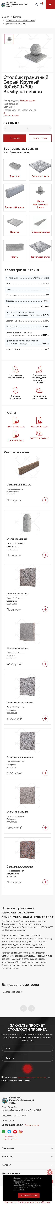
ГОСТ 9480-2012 (10, 1136)
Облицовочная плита (17, 594)
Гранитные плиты (40, 176)
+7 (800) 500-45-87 (12, 1125)
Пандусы (14, 232)
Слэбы (14, 257)
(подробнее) (18, 1182)
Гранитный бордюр (14, 207)
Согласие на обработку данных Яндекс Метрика (27, 1202)
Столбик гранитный (17, 539)
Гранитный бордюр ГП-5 (19, 485)
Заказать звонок (32, 1125)
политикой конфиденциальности (32, 1077)
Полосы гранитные (40, 232)
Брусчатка (14, 176)
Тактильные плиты (40, 257)
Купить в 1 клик (40, 138)
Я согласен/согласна (29, 1195)
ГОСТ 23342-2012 (10, 1140)
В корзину (15, 138)
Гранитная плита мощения (20, 703)
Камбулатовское (27, 101)
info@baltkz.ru (8, 1121)
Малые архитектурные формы (40, 204)
